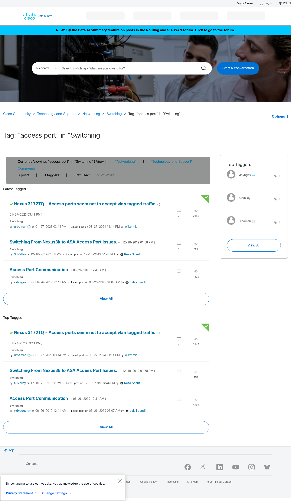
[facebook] (187, 467)
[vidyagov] (242, 179)
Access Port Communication (58, 270)
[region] (62, 488)
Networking (91, 114)
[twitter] (203, 467)
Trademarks (172, 482)
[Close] (120, 481)
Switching (114, 114)
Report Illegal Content (219, 482)
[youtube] (235, 467)
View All (106, 299)
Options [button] (278, 116)
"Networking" (125, 161)
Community (27, 168)
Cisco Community (17, 114)
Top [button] (11, 450)
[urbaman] (242, 225)
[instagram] (251, 467)
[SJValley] (240, 202)
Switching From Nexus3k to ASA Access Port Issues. (82, 242)
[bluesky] (267, 466)
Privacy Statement (19, 493)
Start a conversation (238, 68)
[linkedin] (219, 467)
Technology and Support (56, 114)
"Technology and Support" (172, 161)
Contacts (32, 464)
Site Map (192, 482)
